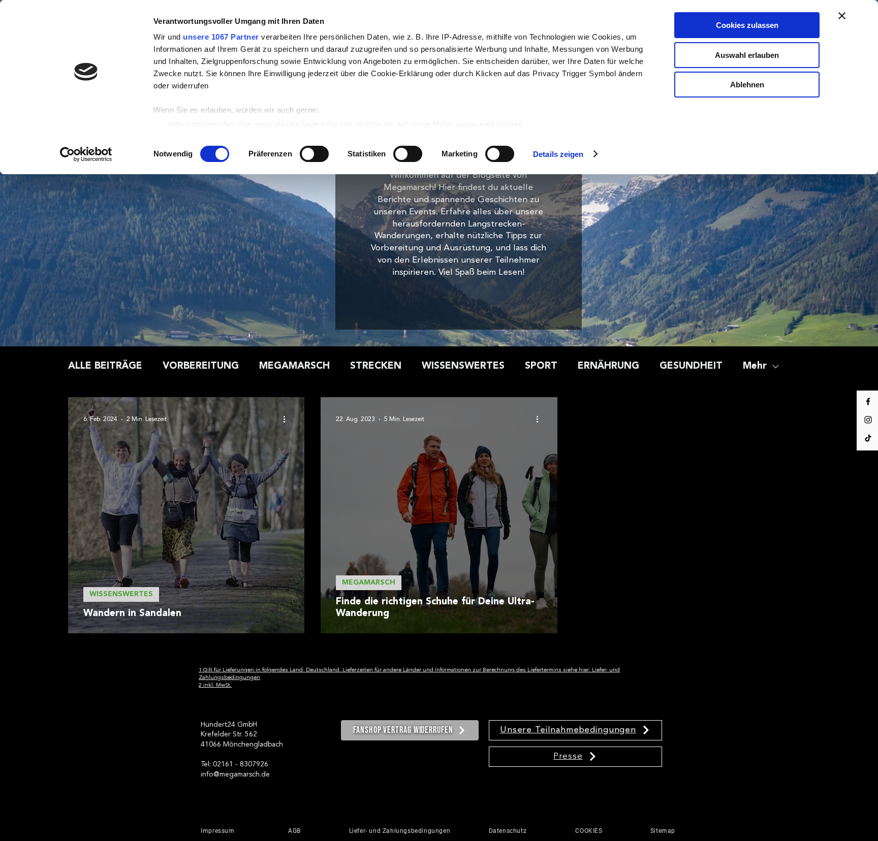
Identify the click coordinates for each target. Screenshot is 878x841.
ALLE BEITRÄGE (105, 366)
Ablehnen (747, 84)
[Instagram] (868, 420)
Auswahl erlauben (747, 55)
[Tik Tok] (868, 438)
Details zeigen (558, 154)
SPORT (541, 366)
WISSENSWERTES (463, 366)
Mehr (755, 366)
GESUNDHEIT (691, 366)
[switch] (314, 154)
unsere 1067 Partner (221, 37)
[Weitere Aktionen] (287, 419)
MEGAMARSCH (294, 366)
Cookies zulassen (747, 25)
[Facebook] (868, 401)
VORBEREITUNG (201, 366)
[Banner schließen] (841, 15)
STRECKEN (375, 366)
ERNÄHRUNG (608, 366)
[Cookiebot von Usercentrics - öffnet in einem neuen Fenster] (86, 154)
